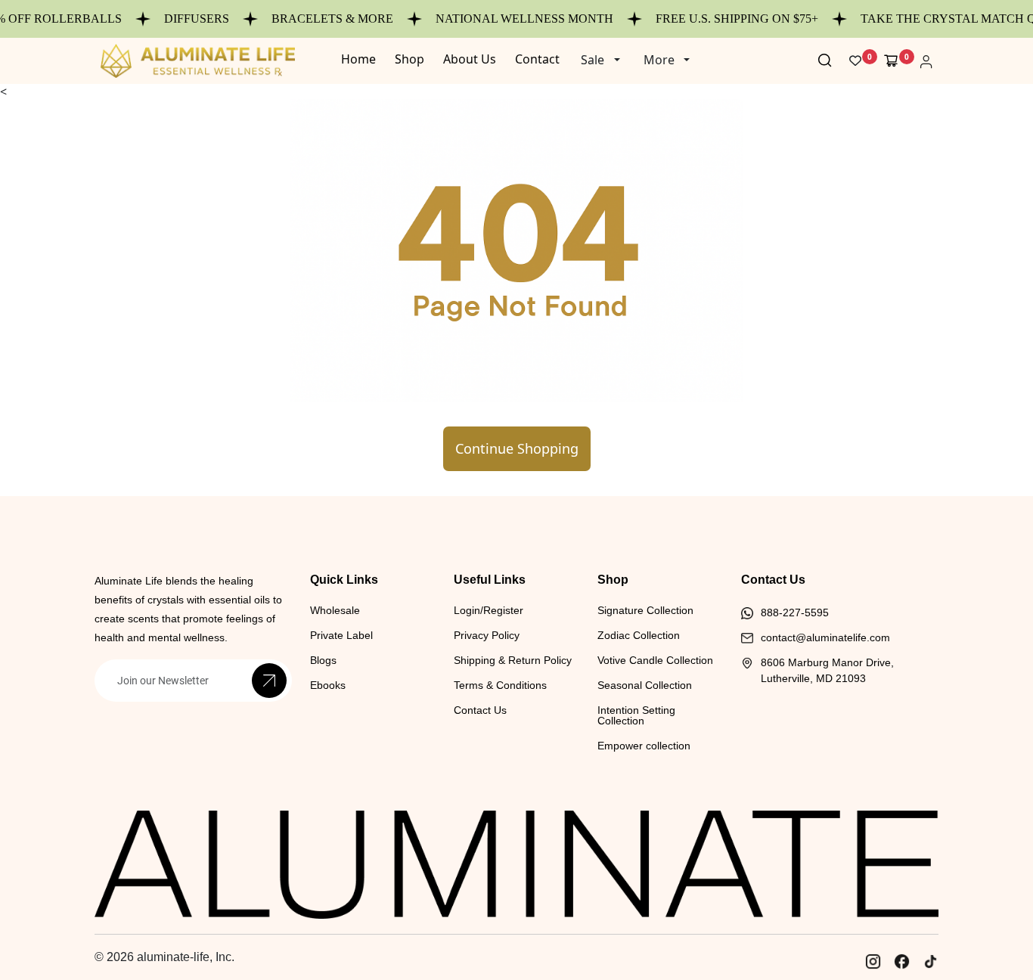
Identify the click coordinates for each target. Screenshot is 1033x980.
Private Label (341, 635)
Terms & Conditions (500, 685)
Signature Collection (645, 610)
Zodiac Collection (638, 635)
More (659, 59)
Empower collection (643, 745)
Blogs (323, 660)
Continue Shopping (517, 448)
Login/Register (488, 610)
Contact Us (480, 710)
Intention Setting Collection (636, 715)
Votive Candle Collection (655, 660)
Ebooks (328, 685)
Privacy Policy (487, 635)
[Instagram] (872, 961)
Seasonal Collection (644, 685)
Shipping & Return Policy (513, 660)
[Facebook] (901, 961)
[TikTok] (930, 961)
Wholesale (335, 610)
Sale (592, 59)
